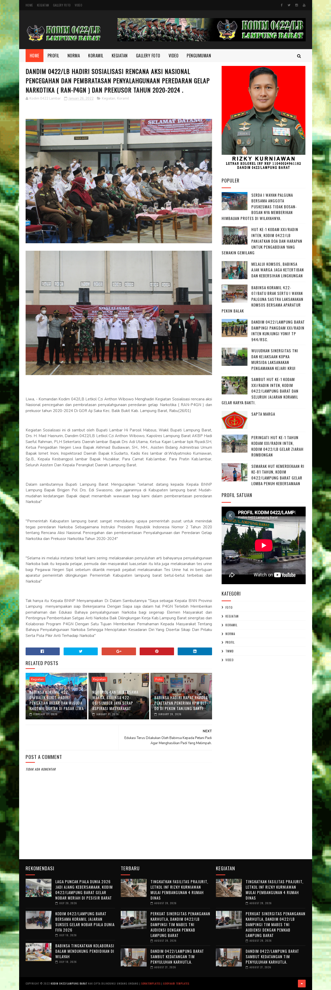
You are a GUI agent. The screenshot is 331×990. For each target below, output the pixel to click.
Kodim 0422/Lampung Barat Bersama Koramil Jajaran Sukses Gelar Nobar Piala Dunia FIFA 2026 (85, 922)
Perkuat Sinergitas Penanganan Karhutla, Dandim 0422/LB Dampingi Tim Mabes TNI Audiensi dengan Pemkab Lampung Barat (180, 924)
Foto (158, 679)
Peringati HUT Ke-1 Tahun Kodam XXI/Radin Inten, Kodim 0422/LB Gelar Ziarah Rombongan (277, 446)
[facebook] (281, 5)
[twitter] (289, 5)
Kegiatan (43, 5)
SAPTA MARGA (263, 414)
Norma (73, 55)
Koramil (95, 55)
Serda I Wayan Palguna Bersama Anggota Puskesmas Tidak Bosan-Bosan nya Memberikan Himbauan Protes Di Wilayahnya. (259, 206)
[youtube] (304, 5)
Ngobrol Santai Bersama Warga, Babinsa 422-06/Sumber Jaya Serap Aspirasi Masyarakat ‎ (115, 700)
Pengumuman (199, 55)
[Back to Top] (302, 983)
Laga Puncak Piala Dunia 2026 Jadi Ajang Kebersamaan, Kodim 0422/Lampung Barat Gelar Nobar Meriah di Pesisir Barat (84, 890)
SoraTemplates (151, 983)
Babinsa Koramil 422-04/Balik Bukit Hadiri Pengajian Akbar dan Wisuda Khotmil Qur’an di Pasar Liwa (56, 700)
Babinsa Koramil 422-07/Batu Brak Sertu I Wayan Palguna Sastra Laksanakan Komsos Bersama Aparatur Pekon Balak (262, 299)
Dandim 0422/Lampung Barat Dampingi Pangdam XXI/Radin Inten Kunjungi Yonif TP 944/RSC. (278, 330)
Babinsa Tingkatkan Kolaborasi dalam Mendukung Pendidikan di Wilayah (84, 951)
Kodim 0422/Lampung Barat (69, 983)
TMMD (229, 651)
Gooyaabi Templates (176, 983)
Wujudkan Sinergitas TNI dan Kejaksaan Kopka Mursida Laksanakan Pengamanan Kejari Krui (274, 359)
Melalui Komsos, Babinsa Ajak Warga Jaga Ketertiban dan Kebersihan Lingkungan (277, 269)
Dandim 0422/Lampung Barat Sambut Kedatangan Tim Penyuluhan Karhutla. (177, 956)
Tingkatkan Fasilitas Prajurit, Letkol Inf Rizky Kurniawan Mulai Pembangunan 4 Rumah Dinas (179, 890)
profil (230, 642)
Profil (53, 55)
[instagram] (297, 5)
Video (78, 5)
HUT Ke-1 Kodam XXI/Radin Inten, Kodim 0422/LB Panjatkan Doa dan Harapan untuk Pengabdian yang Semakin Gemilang (262, 240)
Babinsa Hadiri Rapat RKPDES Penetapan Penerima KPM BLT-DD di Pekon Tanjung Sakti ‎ (181, 703)
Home (29, 5)
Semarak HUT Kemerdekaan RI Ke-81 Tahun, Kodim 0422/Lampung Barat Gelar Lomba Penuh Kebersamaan (277, 474)
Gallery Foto (62, 5)
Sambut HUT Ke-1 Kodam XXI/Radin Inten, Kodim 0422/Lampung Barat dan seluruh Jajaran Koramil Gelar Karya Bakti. (260, 390)
